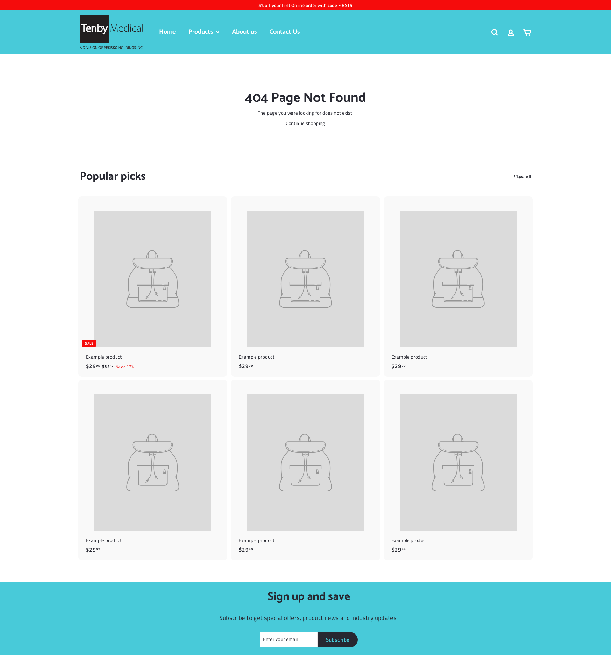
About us (244, 32)
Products (201, 32)
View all (522, 176)
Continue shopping (305, 123)
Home (167, 32)
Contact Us (285, 32)
